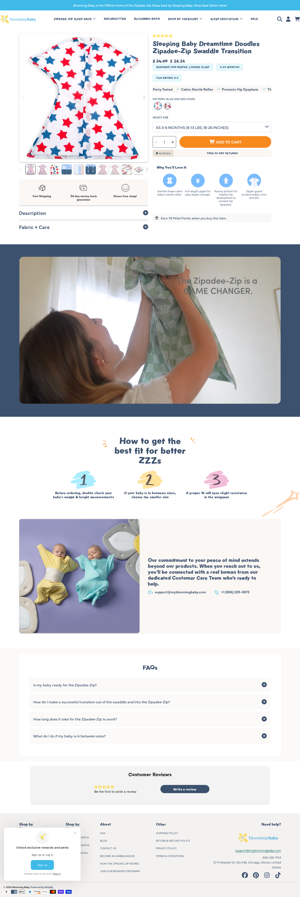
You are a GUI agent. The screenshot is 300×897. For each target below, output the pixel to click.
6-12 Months (80, 845)
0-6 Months (80, 837)
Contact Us (108, 848)
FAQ (102, 833)
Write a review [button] (184, 789)
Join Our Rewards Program (120, 871)
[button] (280, 19)
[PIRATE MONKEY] (167, 106)
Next (144, 97)
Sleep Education (224, 19)
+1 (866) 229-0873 (235, 591)
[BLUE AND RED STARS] (158, 106)
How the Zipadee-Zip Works (119, 863)
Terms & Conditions (170, 856)
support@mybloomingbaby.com (180, 591)
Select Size (160, 117)
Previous (23, 97)
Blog (103, 840)
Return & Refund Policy (173, 840)
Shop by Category (183, 19)
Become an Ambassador (117, 856)
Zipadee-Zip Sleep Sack (73, 19)
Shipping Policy (167, 833)
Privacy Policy (166, 848)
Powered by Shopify (41, 887)
